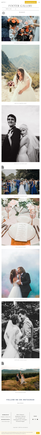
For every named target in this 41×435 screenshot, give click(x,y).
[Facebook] (33, 419)
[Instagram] (35, 419)
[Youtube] (37, 419)
